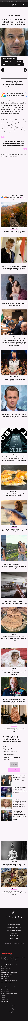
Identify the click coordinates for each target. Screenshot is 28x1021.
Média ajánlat (14, 939)
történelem (14, 861)
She (21, 1)
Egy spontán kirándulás (11, 746)
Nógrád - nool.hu (5, 989)
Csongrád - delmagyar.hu (7, 974)
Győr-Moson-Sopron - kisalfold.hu (9, 980)
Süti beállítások (14, 936)
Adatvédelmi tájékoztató (14, 927)
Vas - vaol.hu (4, 997)
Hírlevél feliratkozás (14, 924)
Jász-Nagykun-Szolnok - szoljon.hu (9, 986)
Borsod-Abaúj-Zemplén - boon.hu (9, 972)
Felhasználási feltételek (14, 930)
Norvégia (14, 697)
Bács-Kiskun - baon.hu (6, 966)
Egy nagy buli (8, 749)
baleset (19, 61)
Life (17, 1)
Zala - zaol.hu (4, 1001)
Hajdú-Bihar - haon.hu (6, 982)
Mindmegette (10, 1)
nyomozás (6, 64)
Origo (3, 1)
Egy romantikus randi (10, 752)
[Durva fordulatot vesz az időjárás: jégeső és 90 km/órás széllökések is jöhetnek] (6, 792)
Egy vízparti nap (9, 754)
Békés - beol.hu (4, 970)
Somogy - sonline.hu (6, 991)
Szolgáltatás (12, 1012)
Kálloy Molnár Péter (14, 15)
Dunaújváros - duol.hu (6, 976)
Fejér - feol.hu (4, 978)
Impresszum (14, 933)
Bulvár (13, 1010)
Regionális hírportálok (12, 965)
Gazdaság (13, 1006)
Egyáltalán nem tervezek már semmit (12, 758)
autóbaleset (18, 64)
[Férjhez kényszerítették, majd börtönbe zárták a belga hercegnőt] (14, 850)
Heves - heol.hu (4, 984)
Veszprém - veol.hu (5, 999)
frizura (14, 725)
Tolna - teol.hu (4, 995)
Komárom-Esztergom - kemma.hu (9, 987)
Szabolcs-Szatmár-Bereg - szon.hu (9, 993)
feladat (14, 888)
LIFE (22, 197)
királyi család (14, 668)
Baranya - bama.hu (5, 968)
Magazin (12, 1008)
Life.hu (7, 69)
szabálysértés (7, 61)
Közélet (12, 1004)
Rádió (12, 1014)
